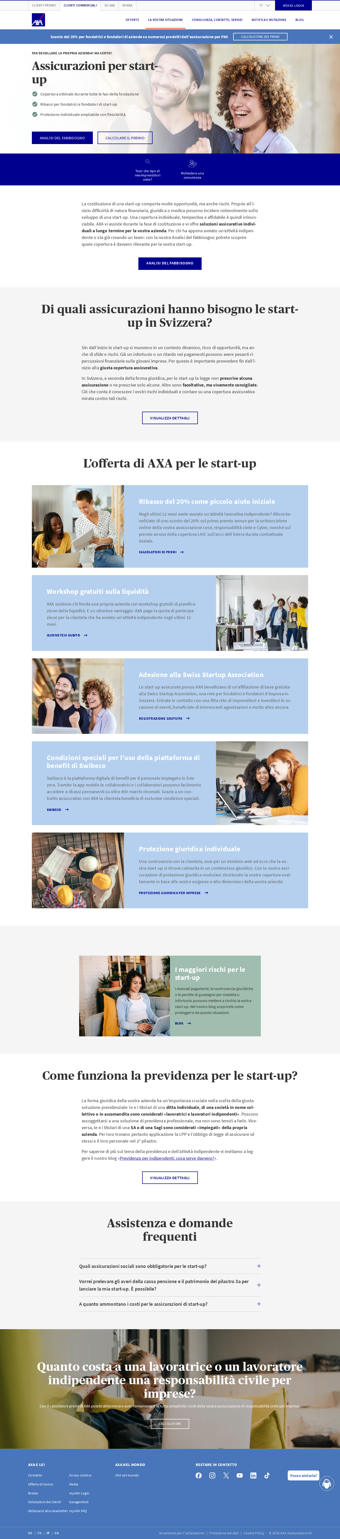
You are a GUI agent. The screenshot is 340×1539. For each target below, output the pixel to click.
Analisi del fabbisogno (169, 262)
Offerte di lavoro (41, 1484)
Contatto (35, 1475)
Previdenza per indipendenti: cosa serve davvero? (167, 1158)
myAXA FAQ (78, 1511)
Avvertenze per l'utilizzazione (182, 1533)
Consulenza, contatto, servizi (217, 20)
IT (49, 1533)
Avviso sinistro (80, 1475)
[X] (227, 1474)
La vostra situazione (165, 20)
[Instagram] (213, 1474)
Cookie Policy (254, 1533)
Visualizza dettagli (170, 417)
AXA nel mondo (127, 1475)
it (261, 5)
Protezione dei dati (224, 1533)
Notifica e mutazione (269, 20)
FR (39, 1533)
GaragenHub (79, 1502)
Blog (299, 20)
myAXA (127, 5)
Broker (33, 1493)
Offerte (132, 20)
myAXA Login (79, 1493)
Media (73, 1484)
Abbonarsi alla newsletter (48, 1511)
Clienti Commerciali (80, 5)
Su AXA (110, 5)
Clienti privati (44, 5)
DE (30, 1533)
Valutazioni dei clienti (44, 1502)
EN (57, 1533)
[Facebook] (200, 1474)
